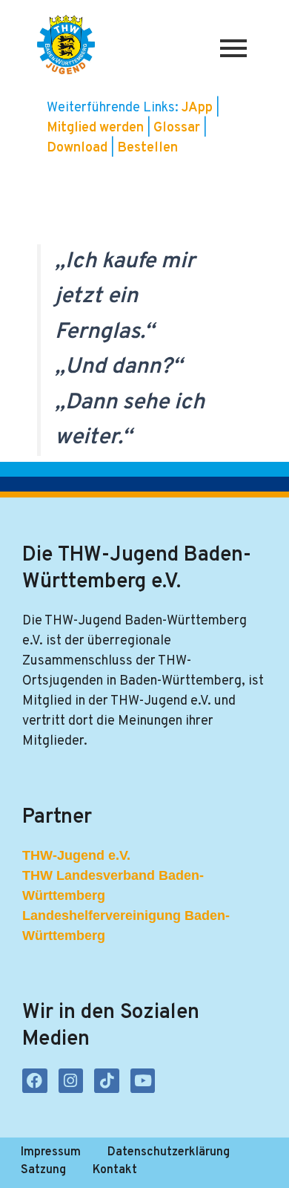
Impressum (51, 1152)
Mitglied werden (95, 128)
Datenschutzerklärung (168, 1152)
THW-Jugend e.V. (76, 855)
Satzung (43, 1170)
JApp (199, 108)
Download (78, 148)
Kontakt (115, 1170)
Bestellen (147, 148)
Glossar (178, 128)
